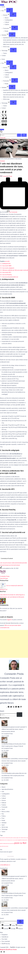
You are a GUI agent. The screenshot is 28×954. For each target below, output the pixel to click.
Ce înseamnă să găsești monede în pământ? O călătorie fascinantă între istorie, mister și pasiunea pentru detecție (14, 729)
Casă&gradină (5, 793)
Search (2, 711)
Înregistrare (5, 934)
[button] (19, 135)
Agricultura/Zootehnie (7, 789)
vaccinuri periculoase (14, 565)
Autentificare (5, 937)
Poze (3, 818)
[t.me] (4, 119)
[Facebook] (8, 707)
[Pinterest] (21, 707)
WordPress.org (6, 943)
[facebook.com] (4, 112)
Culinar (4, 796)
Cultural (4, 798)
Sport (3, 825)
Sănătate (2, 161)
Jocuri (3, 809)
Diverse (4, 800)
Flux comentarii (6, 941)
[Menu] (2, 5)
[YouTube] (18, 707)
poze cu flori (20, 843)
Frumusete (4, 807)
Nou (3, 813)
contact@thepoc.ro (5, 864)
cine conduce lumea (22, 837)
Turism (3, 831)
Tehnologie (5, 829)
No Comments (13, 212)
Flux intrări (4, 939)
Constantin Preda (4, 576)
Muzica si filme (5, 811)
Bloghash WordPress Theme (8, 949)
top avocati (6, 846)
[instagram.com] (4, 122)
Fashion (4, 805)
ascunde (7, 261)
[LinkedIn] (16, 707)
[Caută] (19, 714)
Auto (3, 791)
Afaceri (3, 787)
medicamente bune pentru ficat (8, 843)
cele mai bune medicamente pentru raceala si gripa (9, 837)
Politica (4, 816)
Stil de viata (5, 827)
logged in (9, 619)
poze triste (2, 846)
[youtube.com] (4, 125)
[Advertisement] (14, 644)
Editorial (4, 802)
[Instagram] (13, 707)
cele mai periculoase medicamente (9, 562)
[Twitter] (11, 707)
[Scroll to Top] (2, 952)
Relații (3, 820)
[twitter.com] (4, 116)
